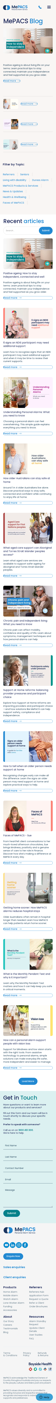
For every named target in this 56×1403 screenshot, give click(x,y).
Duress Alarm (40, 180)
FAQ (31, 1338)
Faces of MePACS (13, 203)
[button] (49, 7)
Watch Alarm (10, 1299)
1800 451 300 (26, 1130)
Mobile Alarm (10, 1295)
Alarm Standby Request (37, 1323)
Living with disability (14, 180)
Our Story (8, 1321)
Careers (7, 1324)
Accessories (10, 1310)
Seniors (24, 174)
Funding (7, 1306)
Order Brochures (38, 1306)
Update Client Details (37, 1329)
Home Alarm (10, 1291)
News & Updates (13, 191)
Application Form (39, 1295)
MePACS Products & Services (20, 186)
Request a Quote (38, 1299)
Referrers (8, 174)
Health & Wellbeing (14, 197)
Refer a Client (36, 1302)
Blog (5, 1332)
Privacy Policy (27, 1354)
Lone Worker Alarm (13, 1302)
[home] (15, 7)
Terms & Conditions (10, 1354)
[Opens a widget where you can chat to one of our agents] (44, 1397)
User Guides (35, 1334)
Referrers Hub (36, 1291)
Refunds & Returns (43, 1354)
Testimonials (10, 1328)
